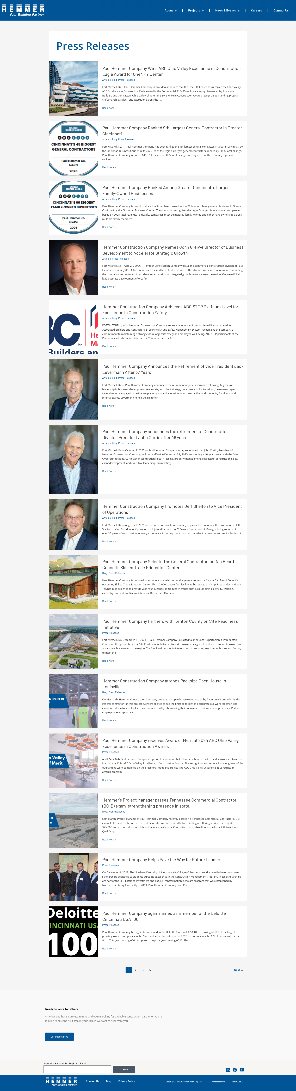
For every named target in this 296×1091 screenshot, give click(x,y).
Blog (114, 79)
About (169, 10)
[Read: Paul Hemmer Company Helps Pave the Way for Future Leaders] (73, 876)
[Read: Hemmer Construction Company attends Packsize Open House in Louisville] (73, 700)
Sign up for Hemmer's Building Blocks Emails (65, 1063)
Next (238, 969)
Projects (194, 10)
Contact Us (281, 10)
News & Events (225, 10)
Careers (256, 10)
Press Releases (126, 79)
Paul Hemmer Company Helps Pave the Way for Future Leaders (161, 859)
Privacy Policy (126, 1081)
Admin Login (237, 1081)
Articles (106, 79)
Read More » (109, 108)
